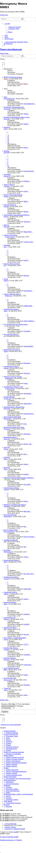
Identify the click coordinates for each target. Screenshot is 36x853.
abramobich (9, 378)
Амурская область (10, 658)
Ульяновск (7, 174)
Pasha (6, 639)
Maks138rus (28, 232)
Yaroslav (6, 186)
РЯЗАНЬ (7, 457)
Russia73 (7, 176)
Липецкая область (10, 205)
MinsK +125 (27, 444)
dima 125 (7, 439)
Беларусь (7, 127)
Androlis (6, 649)
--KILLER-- (7, 479)
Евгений (6, 119)
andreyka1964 (28, 346)
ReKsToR (7, 408)
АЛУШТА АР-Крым (10, 627)
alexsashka (7, 516)
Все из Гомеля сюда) (11, 530)
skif (5, 542)
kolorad (6, 206)
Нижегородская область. (12, 350)
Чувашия (7, 245)
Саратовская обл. (10, 617)
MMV (5, 670)
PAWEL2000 (28, 306)
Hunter (6, 449)
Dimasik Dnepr (28, 414)
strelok (26, 464)
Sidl (5, 629)
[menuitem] (14, 27)
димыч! (6, 280)
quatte (26, 675)
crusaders (27, 654)
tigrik (5, 604)
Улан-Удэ (7, 447)
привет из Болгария (10, 235)
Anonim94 (27, 484)
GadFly (26, 124)
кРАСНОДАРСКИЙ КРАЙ (12, 417)
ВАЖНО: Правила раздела (13, 77)
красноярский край (10, 515)
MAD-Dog (8, 296)
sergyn (6, 216)
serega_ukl (7, 398)
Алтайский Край (9, 397)
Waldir (26, 201)
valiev (6, 690)
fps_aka (26, 634)
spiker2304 (27, 589)
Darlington (27, 363)
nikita (5, 311)
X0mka (26, 114)
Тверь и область (9, 184)
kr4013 (26, 260)
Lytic (25, 424)
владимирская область (11, 366)
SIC (5, 265)
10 (8, 136)
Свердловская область (11, 488)
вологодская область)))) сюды (14, 427)
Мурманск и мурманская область (15, 504)
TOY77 (26, 644)
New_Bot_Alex (29, 574)
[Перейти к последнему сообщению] (28, 84)
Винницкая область (10, 437)
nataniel (6, 489)
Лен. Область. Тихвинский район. (15, 638)
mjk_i (25, 454)
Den (5, 247)
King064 (26, 624)
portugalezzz (28, 291)
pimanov (6, 659)
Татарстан (7, 688)
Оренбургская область (11, 309)
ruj (4, 336)
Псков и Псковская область (13, 195)
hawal (26, 383)
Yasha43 (26, 614)
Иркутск (6, 225)
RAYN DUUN (8, 552)
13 (8, 141)
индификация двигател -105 (13, 387)
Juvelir (26, 191)
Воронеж (7, 467)
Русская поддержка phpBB (9, 837)
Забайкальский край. (11, 540)
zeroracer (7, 579)
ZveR (5, 129)
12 (8, 139)
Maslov (26, 211)
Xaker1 (6, 594)
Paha (5, 469)
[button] (4, 66)
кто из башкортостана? (11, 668)
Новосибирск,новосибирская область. (17, 215)
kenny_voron (8, 680)
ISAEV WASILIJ (29, 321)
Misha (6, 79)
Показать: (4, 704)
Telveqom (27, 221)
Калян (6, 351)
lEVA (5, 562)
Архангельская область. (12, 560)
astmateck (7, 506)
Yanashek (27, 331)
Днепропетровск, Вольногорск (14, 407)
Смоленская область (11, 648)
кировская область (10, 602)
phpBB (16, 832)
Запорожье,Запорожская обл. (14, 107)
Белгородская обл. (10, 678)
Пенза (6, 279)
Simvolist (27, 373)
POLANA (27, 685)
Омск (5, 97)
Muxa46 (26, 275)
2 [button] (4, 64)
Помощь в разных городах (13, 376)
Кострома (7, 550)
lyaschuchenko (29, 171)
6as (25, 526)
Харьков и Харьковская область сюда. (17, 117)
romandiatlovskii (9, 98)
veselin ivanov (10, 237)
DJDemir (26, 181)
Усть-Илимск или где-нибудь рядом (16, 324)
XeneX (26, 557)
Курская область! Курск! (12, 264)
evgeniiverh (27, 665)
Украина (6, 151)
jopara (26, 147)
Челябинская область (11, 577)
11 (8, 137)
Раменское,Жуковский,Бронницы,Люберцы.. (19, 478)
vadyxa (6, 368)
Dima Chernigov (9, 531)
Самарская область (10, 592)
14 (8, 142)
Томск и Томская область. (12, 294)
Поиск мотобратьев (11, 49)
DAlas (26, 501)
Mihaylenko (7, 419)
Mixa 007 (7, 227)
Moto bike (27, 511)
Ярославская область (11, 334)
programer (7, 109)
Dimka (6, 196)
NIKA (5, 459)
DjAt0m (26, 474)
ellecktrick (7, 429)
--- (4, 326)
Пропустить (4, 15)
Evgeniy (6, 619)
